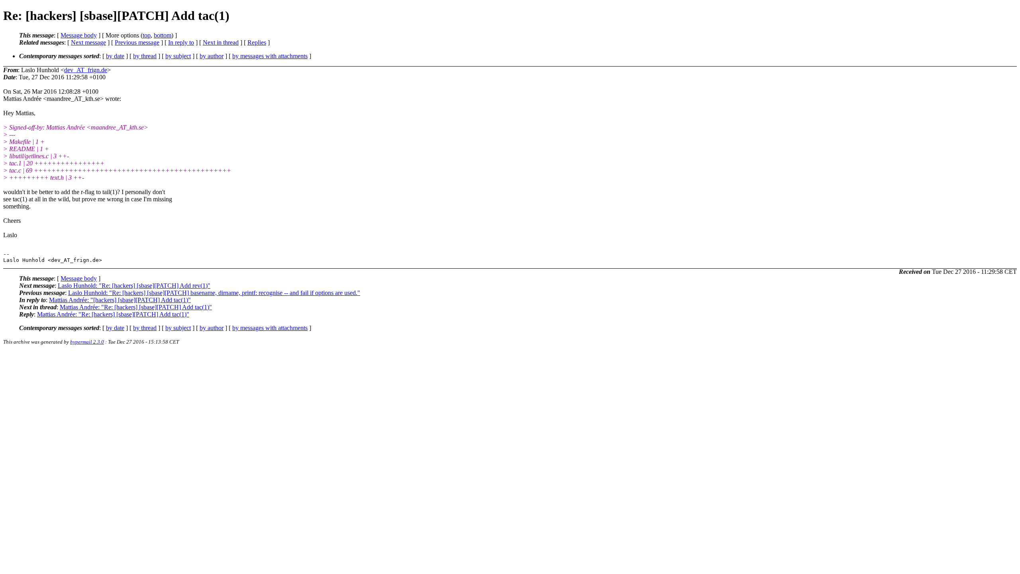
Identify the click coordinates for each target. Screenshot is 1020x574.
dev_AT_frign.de (85, 70)
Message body (79, 35)
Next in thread (221, 42)
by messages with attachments (270, 56)
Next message (88, 42)
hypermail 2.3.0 (87, 342)
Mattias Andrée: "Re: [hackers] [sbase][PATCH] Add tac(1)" (136, 307)
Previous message (137, 42)
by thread (145, 56)
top (147, 35)
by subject (178, 56)
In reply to (181, 42)
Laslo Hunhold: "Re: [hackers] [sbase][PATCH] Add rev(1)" (134, 285)
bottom (162, 35)
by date (115, 56)
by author (212, 56)
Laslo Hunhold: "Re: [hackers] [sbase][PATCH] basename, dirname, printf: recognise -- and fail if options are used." (214, 292)
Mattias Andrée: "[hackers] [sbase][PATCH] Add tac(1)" (120, 300)
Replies (256, 42)
